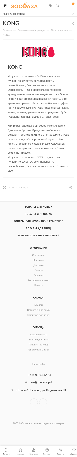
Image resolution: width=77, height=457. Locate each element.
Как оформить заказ (38, 280)
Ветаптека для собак (38, 310)
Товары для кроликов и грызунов (38, 221)
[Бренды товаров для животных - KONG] (38, 51)
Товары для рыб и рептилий (38, 235)
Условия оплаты (38, 334)
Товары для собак (38, 214)
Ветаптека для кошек (38, 315)
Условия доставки (38, 339)
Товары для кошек (38, 207)
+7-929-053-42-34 (39, 375)
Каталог (38, 297)
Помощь (39, 327)
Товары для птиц (38, 228)
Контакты (38, 260)
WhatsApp (43, 402)
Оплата (39, 270)
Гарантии (38, 275)
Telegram (34, 402)
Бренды (38, 305)
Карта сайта (38, 364)
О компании (38, 248)
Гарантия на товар (38, 344)
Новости (38, 285)
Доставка (38, 265)
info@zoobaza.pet (41, 382)
